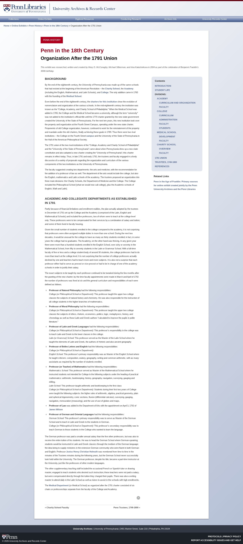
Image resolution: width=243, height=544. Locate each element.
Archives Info (170, 19)
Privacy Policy (232, 536)
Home (6, 25)
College (162, 111)
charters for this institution (104, 101)
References (162, 166)
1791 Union (161, 158)
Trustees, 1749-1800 (166, 162)
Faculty (164, 107)
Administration (168, 119)
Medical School (166, 132)
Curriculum (166, 115)
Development (167, 136)
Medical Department (59, 485)
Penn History (35, 25)
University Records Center (214, 19)
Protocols (214, 536)
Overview (164, 149)
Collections (14, 19)
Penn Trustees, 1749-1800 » (126, 507)
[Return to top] (138, 498)
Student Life (162, 90)
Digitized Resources (84, 19)
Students (164, 128)
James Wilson (56, 409)
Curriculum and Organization (177, 103)
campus (90, 136)
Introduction (163, 86)
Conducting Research (131, 19)
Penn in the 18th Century (56, 25)
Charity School (166, 144)
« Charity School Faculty (57, 507)
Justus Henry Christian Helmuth (82, 451)
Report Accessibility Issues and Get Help (216, 540)
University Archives (82, 529)
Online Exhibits (45, 19)
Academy (162, 98)
